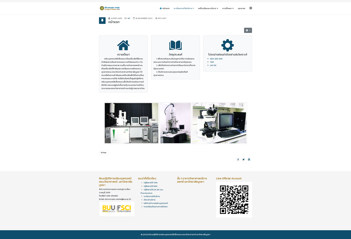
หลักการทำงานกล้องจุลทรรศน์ (156, 203)
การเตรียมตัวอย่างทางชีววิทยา (156, 206)
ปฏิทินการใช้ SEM (150, 186)
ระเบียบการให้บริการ (183, 8)
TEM (212, 62)
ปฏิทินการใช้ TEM (150, 182)
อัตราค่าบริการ (149, 199)
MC (129, 18)
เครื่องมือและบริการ (207, 8)
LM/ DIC (213, 65)
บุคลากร (241, 8)
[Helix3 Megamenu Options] (251, 8)
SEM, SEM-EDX (216, 58)
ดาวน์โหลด (227, 8)
